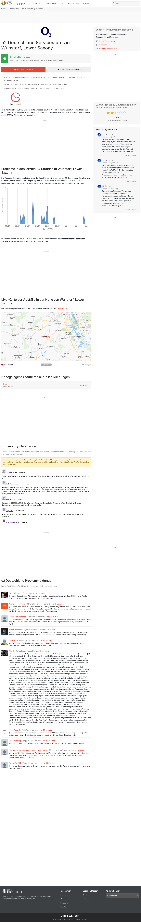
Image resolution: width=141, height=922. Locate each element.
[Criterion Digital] (70, 916)
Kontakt (86, 3)
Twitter (85, 895)
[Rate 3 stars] (117, 113)
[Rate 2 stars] (112, 113)
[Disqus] (46, 496)
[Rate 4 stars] (121, 113)
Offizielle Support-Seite (108, 48)
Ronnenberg (62, 309)
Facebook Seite (105, 45)
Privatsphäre (73, 3)
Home (37, 3)
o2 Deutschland (27, 9)
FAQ (62, 3)
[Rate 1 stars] (108, 113)
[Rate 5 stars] (125, 113)
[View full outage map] (46, 336)
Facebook (87, 899)
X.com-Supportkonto (107, 41)
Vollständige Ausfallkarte (70, 69)
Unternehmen (50, 3)
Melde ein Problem (25, 69)
